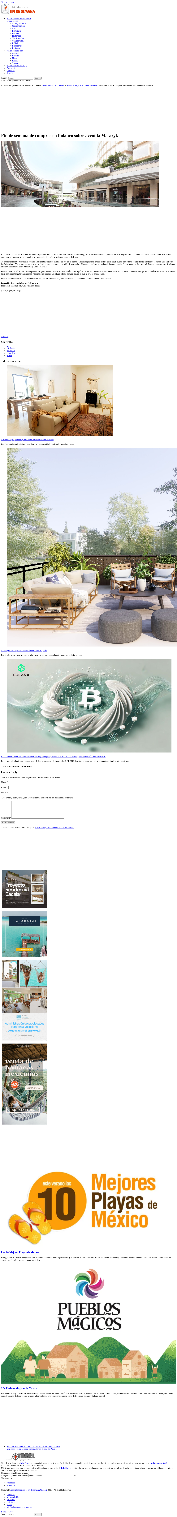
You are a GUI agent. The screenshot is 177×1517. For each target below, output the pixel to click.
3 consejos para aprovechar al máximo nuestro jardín (24, 650)
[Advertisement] (88, 108)
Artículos (11, 1499)
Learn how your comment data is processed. (54, 827)
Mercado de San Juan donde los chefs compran (33, 1446)
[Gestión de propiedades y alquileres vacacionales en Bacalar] (60, 435)
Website (4, 792)
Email (4, 787)
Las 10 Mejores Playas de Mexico (20, 1252)
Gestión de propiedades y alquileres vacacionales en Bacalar (27, 439)
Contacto (11, 1494)
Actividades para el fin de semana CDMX (28, 1490)
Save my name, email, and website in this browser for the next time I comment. (38, 798)
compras (4, 336)
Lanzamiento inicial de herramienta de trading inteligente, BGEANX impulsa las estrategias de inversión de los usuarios (53, 756)
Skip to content (7, 2)
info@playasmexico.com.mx (19, 1507)
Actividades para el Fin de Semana (82, 85)
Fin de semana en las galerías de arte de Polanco (32, 1449)
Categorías (11, 1502)
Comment (6, 818)
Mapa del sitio (13, 1497)
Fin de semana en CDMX (53, 85)
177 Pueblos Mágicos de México (19, 1388)
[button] (10, 73)
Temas (9, 1504)
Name (4, 782)
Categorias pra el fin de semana (14, 1475)
